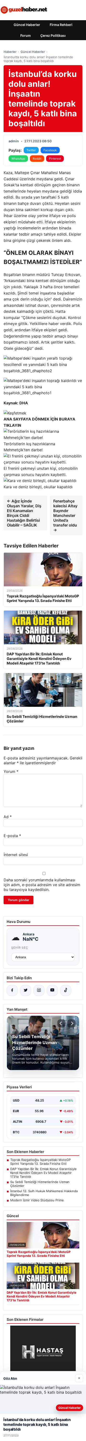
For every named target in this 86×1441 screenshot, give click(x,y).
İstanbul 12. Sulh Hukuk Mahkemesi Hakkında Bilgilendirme (44, 1193)
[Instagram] (38, 990)
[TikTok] (65, 990)
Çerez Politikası (53, 35)
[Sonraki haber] (71, 1023)
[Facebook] (12, 990)
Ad (8, 816)
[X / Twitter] (25, 990)
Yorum (11, 771)
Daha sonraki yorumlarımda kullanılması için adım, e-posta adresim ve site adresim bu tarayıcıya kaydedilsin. (42, 884)
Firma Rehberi (61, 25)
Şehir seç (19, 947)
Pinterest (55, 158)
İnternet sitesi (16, 854)
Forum (25, 35)
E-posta (12, 835)
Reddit (37, 158)
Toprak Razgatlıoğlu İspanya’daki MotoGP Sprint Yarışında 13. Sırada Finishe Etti (40, 1161)
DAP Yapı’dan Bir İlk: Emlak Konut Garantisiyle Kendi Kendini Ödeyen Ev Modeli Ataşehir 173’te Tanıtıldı (43, 1172)
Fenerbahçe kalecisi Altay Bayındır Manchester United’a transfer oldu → (65, 515)
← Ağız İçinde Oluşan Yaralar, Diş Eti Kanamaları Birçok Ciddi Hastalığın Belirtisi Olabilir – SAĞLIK (24, 513)
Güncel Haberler (27, 25)
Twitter (31, 150)
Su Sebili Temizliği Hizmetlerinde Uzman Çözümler (40, 1184)
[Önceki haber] (61, 1023)
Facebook (50, 150)
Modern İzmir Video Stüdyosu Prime (37, 1200)
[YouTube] (52, 990)
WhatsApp (18, 158)
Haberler (10, 52)
